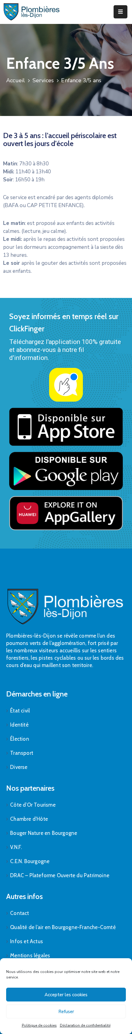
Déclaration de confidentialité (85, 1025)
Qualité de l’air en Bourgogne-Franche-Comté (63, 927)
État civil (20, 711)
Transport (21, 753)
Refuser (66, 1012)
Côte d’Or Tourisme (33, 805)
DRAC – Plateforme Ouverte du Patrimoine (59, 875)
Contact (19, 913)
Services (43, 80)
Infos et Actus (26, 941)
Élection (19, 739)
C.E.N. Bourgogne (29, 861)
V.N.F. (16, 847)
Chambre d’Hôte (29, 819)
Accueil (15, 80)
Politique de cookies (39, 1025)
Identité (19, 725)
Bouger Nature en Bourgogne (43, 833)
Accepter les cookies (66, 995)
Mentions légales (30, 955)
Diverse (18, 767)
